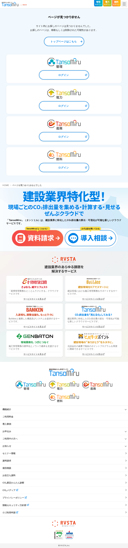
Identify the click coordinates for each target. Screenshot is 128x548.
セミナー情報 (9, 453)
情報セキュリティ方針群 (14, 505)
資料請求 (6, 460)
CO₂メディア (9, 490)
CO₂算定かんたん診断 (13, 482)
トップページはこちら (63, 41)
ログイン (63, 75)
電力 (107, 3)
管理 (98, 3)
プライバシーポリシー (13, 497)
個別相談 (6, 468)
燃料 (116, 3)
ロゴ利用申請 (9, 512)
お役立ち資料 (9, 475)
